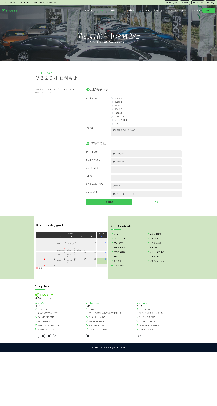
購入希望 (117, 109)
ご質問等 (89, 128)
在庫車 (102, 10)
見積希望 (117, 105)
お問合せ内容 (91, 98)
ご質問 (116, 123)
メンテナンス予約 (157, 252)
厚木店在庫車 (119, 252)
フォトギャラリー (176, 10)
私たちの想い (89, 10)
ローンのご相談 (120, 120)
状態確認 (117, 102)
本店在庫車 (118, 243)
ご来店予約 (118, 116)
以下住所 (89, 176)
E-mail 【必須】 (92, 192)
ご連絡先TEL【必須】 (95, 184)
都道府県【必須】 (93, 167)
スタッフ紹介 (143, 10)
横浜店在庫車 (119, 247)
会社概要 (130, 10)
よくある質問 (155, 243)
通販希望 (117, 112)
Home (116, 234)
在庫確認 (117, 98)
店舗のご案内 (159, 10)
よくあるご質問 (194, 10)
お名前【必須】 (92, 151)
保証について (116, 10)
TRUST (101, 347)
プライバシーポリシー (159, 261)
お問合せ (208, 10)
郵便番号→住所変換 (94, 159)
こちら (71, 92)
